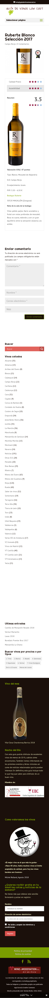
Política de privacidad (23, 951)
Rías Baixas (9, 466)
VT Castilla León (11, 555)
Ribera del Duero (12, 474)
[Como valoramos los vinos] (24, 855)
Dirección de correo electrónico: (18, 914)
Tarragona (9, 500)
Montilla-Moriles (12, 441)
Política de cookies (23, 954)
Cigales (8, 399)
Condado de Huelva (13, 407)
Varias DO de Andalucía (14, 538)
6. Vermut (21, 663)
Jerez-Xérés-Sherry (12, 420)
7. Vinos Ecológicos (33, 663)
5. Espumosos (10, 663)
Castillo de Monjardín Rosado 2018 (19, 627)
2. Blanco (17, 659)
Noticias (8, 453)
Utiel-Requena (11, 521)
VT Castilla (9, 550)
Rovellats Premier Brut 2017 (16, 640)
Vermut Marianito (12, 632)
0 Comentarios (23, 44)
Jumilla (8, 424)
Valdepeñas (9, 529)
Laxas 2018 (9, 636)
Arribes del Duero (12, 369)
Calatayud (9, 377)
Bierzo (7, 373)
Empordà (8, 415)
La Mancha (9, 428)
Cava (7, 394)
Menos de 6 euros (26, 667)
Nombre (8, 904)
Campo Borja (10, 44)
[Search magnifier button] (41, 349)
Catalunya (9, 390)
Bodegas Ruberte (14, 195)
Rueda (7, 487)
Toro (7, 512)
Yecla (7, 563)
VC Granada (9, 542)
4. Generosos (36, 659)
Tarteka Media (28, 991)
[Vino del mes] (20, 713)
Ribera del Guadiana (13, 479)
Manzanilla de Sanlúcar (14, 436)
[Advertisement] (24, 593)
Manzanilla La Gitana (13, 644)
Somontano (9, 495)
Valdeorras (9, 525)
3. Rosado (26, 659)
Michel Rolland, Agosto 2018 (17, 877)
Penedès (8, 462)
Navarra (8, 449)
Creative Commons (29, 988)
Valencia (8, 533)
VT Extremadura (11, 559)
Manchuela (9, 432)
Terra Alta (9, 504)
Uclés (7, 517)
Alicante (8, 360)
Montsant (9, 445)
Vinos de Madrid (12, 546)
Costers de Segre (12, 411)
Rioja (7, 483)
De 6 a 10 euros (11, 667)
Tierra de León (11, 508)
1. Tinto (8, 659)
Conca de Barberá (12, 403)
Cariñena (8, 386)
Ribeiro (8, 470)
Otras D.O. (9, 458)
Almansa (8, 365)
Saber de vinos (11, 491)
